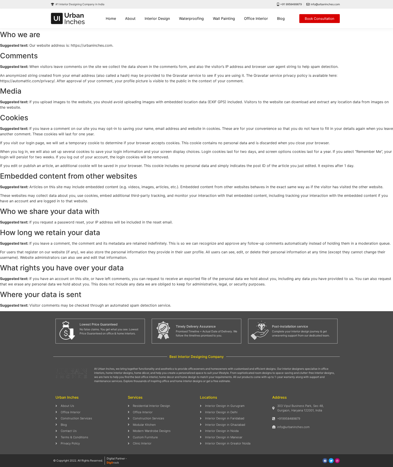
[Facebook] (325, 460)
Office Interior (256, 18)
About (130, 18)
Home (111, 18)
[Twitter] (331, 460)
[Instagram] (337, 460)
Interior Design (157, 18)
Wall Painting (224, 18)
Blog (281, 18)
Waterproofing (191, 18)
